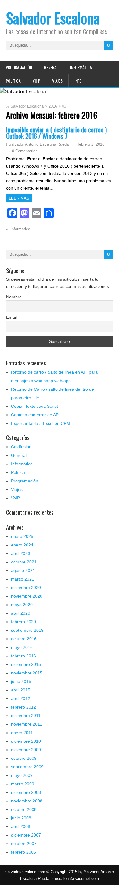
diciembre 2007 (26, 835)
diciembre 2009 (26, 749)
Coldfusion (21, 446)
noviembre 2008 (26, 800)
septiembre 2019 (27, 630)
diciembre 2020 (26, 587)
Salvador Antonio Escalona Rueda (39, 144)
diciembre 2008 (26, 792)
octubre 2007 (24, 843)
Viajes (57, 80)
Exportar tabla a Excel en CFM (40, 423)
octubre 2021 (24, 562)
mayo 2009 (22, 775)
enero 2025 (22, 536)
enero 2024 (22, 544)
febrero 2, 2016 (91, 144)
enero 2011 (22, 732)
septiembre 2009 (27, 766)
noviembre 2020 (26, 596)
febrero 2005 (23, 852)
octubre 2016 (24, 638)
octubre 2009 (24, 758)
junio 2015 (21, 681)
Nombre (14, 296)
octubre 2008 (24, 809)
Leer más (19, 198)
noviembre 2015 (26, 672)
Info (78, 80)
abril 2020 (20, 613)
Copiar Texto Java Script (34, 406)
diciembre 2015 (26, 664)
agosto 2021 (23, 570)
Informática (81, 67)
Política (13, 80)
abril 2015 (20, 690)
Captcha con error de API (35, 414)
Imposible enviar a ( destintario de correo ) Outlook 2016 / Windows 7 (56, 132)
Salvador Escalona (52, 18)
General (51, 67)
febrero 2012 (23, 707)
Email (11, 317)
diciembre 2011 (26, 715)
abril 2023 (20, 553)
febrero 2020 (23, 621)
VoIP (36, 80)
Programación (19, 67)
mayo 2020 (22, 604)
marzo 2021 (22, 579)
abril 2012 (20, 698)
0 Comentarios (25, 151)
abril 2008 (20, 826)
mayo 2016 (22, 647)
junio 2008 (21, 818)
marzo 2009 (22, 783)
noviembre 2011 (26, 724)
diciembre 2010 (26, 741)
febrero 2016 (23, 655)
